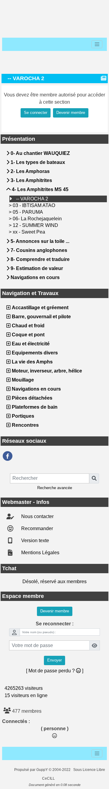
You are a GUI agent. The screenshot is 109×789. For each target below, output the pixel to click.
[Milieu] (32, 6)
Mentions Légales (39, 552)
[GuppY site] (9, 770)
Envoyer (54, 660)
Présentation (53, 139)
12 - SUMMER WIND (36, 225)
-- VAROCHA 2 (32, 198)
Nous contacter (37, 516)
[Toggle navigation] (96, 44)
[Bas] (51, 6)
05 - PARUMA (28, 212)
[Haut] (12, 6)
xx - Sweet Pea (29, 231)
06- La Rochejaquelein (38, 218)
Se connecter (35, 113)
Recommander (36, 528)
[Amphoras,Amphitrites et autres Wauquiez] (7, 456)
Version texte (34, 540)
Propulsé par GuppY (31, 770)
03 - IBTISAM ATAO (34, 205)
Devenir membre (70, 113)
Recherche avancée (54, 488)
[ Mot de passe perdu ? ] (54, 670)
